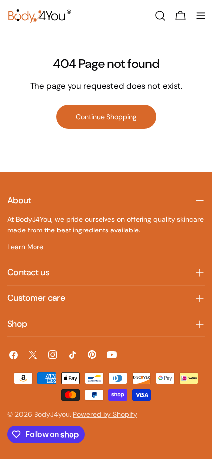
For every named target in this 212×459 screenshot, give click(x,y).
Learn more (25, 246)
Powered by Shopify (105, 414)
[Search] (160, 16)
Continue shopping (106, 116)
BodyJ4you (52, 414)
